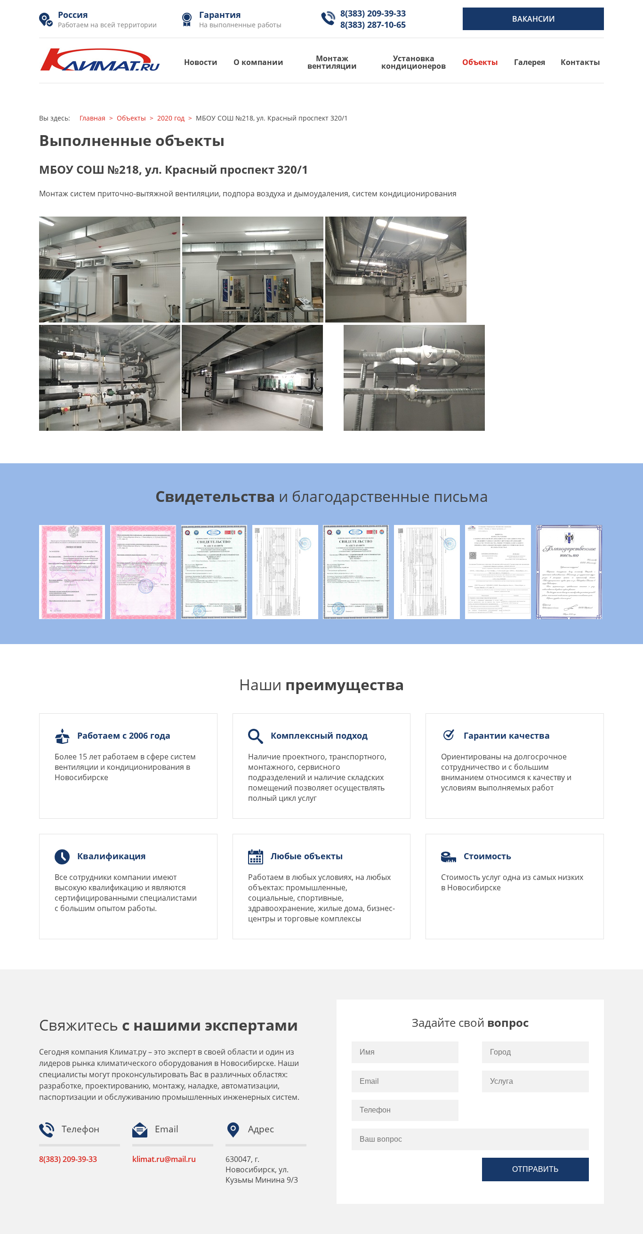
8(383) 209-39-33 (68, 1159)
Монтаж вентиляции (332, 62)
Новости (200, 62)
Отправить (535, 1169)
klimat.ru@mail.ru (164, 1159)
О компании (258, 62)
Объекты (480, 62)
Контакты (580, 62)
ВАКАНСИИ (533, 19)
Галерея (529, 62)
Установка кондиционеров (413, 62)
